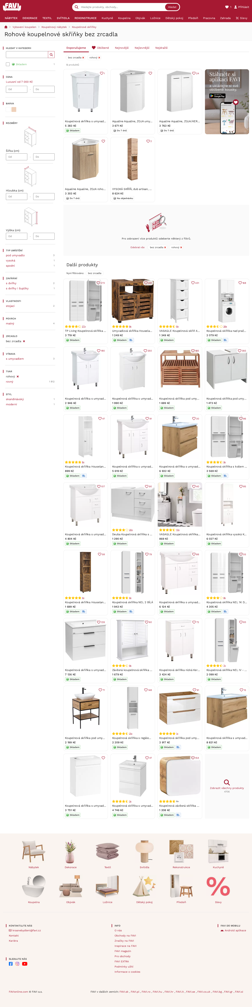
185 (197, 350)
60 (150, 622)
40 (197, 486)
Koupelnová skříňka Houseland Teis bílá (90, 466)
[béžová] (13, 109)
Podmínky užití (124, 966)
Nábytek (34, 867)
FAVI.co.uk (204, 991)
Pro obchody (122, 956)
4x (83, 598)
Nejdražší (161, 47)
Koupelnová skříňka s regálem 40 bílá (136, 738)
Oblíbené (103, 47)
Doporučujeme (76, 47)
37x (83, 326)
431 (197, 283)
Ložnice (107, 902)
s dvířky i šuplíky (17, 288)
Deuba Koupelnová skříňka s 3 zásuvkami (139, 534)
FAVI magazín (123, 951)
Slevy (218, 902)
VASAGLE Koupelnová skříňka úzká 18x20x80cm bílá (193, 534)
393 (244, 350)
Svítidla (144, 867)
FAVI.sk (124, 991)
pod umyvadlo (15, 255)
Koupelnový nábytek (54, 26)
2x (130, 801)
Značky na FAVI (124, 940)
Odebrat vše (137, 247)
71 (104, 690)
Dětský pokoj (144, 902)
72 (197, 622)
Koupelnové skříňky (84, 26)
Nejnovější (122, 47)
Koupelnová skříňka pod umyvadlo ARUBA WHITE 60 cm (195, 738)
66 (197, 554)
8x (130, 326)
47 (103, 418)
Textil (107, 867)
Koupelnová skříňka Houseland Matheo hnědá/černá (99, 602)
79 (150, 554)
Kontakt (14, 935)
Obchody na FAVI (125, 935)
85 (244, 486)
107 (103, 486)
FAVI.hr (169, 991)
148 (150, 690)
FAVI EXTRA (122, 961)
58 (103, 554)
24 (197, 73)
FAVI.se (191, 991)
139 (103, 622)
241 (150, 283)
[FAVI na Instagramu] (17, 964)
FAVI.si (239, 991)
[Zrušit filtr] (24, 340)
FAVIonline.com (18, 991)
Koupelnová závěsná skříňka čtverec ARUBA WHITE (192, 805)
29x (225, 326)
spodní (10, 265)
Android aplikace (235, 930)
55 (244, 554)
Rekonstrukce (181, 867)
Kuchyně (218, 867)
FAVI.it (180, 991)
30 (197, 418)
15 (245, 690)
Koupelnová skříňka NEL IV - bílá (227, 670)
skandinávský (15, 399)
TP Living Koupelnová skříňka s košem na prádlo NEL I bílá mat (106, 331)
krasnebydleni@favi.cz (27, 930)
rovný (9, 381)
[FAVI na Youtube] (24, 964)
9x (224, 462)
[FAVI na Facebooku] (11, 964)
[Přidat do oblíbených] (150, 73)
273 (103, 283)
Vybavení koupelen (24, 26)
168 (244, 283)
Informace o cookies (127, 971)
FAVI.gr (229, 991)
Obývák (70, 902)
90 (150, 486)
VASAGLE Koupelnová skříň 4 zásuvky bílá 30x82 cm (193, 331)
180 (103, 350)
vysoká (10, 260)
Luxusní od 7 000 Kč (19, 81)
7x (224, 665)
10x (177, 530)
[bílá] (8, 109)
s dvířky (11, 283)
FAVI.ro (146, 991)
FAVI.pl (135, 991)
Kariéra (13, 940)
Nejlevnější (142, 47)
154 (197, 757)
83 (244, 622)
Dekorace (71, 867)
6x (130, 598)
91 (150, 418)
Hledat (172, 7)
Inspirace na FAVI (126, 945)
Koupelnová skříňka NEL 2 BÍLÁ (132, 602)
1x (177, 733)
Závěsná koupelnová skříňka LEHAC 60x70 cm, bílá (145, 670)
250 (150, 350)
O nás (118, 930)
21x (130, 733)
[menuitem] (11, 18)
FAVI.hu (158, 991)
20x (131, 530)
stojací (10, 306)
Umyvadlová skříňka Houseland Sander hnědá (142, 331)
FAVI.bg (218, 991)
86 (244, 418)
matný (10, 323)
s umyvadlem (15, 358)
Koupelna (34, 902)
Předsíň (181, 902)
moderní (11, 404)
